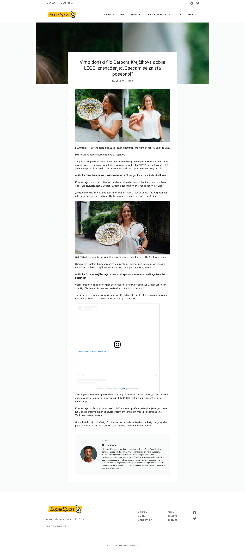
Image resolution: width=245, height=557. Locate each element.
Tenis (123, 15)
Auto (178, 15)
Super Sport (118, 545)
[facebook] (191, 3)
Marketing (67, 3)
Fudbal (108, 15)
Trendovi (191, 15)
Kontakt (51, 3)
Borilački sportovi (156, 15)
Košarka (135, 15)
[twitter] (197, 3)
